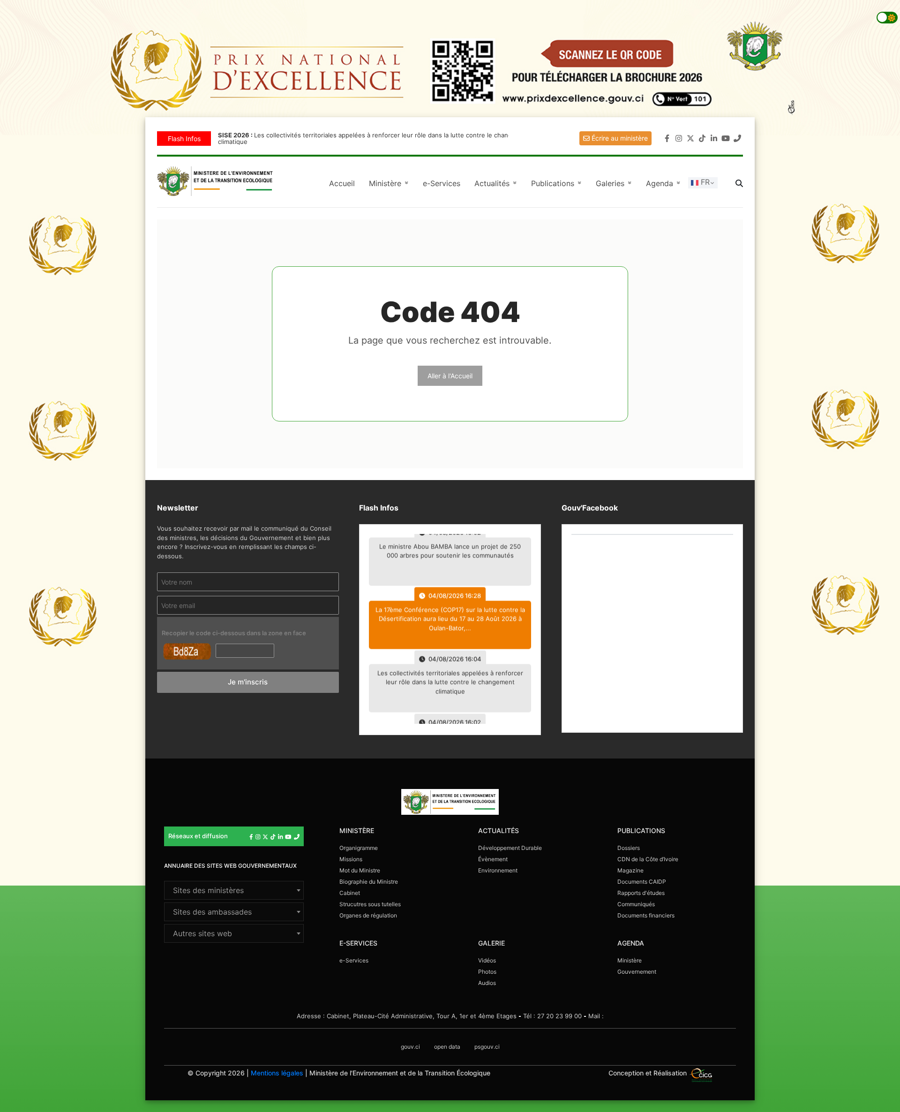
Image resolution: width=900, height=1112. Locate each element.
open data (447, 1046)
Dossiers (628, 847)
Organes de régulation (368, 915)
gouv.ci (410, 1046)
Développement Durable (510, 847)
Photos (487, 971)
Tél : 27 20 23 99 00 (552, 1016)
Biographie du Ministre (368, 881)
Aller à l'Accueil (450, 376)
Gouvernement (636, 971)
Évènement (493, 859)
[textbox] (234, 890)
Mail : (596, 1016)
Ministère (629, 960)
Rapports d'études (641, 892)
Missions (350, 859)
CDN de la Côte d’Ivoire (647, 859)
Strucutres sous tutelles (370, 904)
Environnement (498, 870)
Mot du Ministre (359, 870)
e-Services (441, 183)
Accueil (342, 183)
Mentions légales (277, 1073)
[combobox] (234, 890)
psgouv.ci (487, 1046)
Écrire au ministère (619, 138)
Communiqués (636, 904)
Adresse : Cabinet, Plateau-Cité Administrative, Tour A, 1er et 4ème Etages (407, 1016)
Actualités (496, 183)
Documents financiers (646, 915)
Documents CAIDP (641, 881)
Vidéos (487, 960)
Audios (487, 982)
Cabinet (349, 892)
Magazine (630, 870)
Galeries (615, 183)
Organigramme (358, 847)
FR (704, 182)
